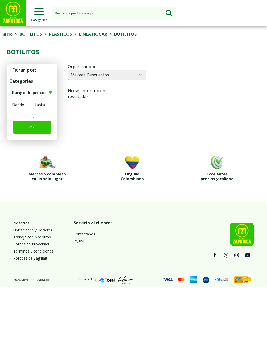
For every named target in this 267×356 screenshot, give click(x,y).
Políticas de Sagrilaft (30, 258)
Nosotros (21, 222)
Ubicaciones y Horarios (32, 230)
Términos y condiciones (33, 251)
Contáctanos (84, 233)
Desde (18, 105)
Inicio (7, 34)
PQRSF (79, 240)
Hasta (39, 105)
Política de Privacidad (31, 244)
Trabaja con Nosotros (32, 237)
